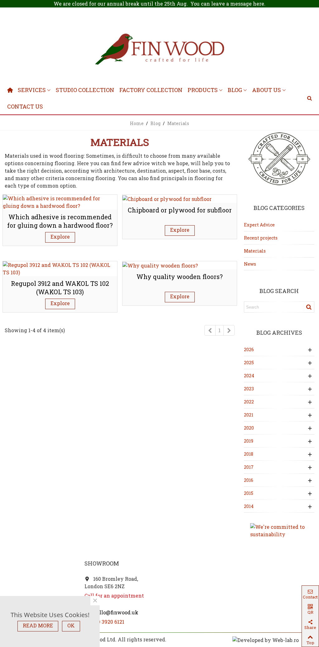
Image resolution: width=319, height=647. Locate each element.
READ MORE (38, 625)
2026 (249, 349)
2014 (249, 506)
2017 (249, 467)
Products (203, 90)
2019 (248, 441)
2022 (249, 402)
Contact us (25, 106)
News (250, 264)
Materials (255, 251)
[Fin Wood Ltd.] (159, 50)
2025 (249, 362)
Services (32, 90)
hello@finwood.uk (115, 612)
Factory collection (151, 90)
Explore (60, 236)
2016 (248, 480)
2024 (249, 376)
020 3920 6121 (108, 621)
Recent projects (261, 238)
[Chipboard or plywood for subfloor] (167, 198)
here (258, 3)
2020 (249, 428)
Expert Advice (259, 225)
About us (266, 90)
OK (71, 625)
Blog (235, 90)
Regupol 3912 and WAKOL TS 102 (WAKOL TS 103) (60, 287)
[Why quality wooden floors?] (160, 265)
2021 (248, 415)
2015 (248, 493)
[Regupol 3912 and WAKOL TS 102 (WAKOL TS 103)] (60, 268)
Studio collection (85, 90)
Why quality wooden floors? (179, 276)
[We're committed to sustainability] (279, 530)
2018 (248, 454)
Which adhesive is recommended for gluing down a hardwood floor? (60, 221)
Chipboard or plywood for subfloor (180, 210)
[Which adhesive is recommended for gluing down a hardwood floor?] (60, 201)
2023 (249, 389)
